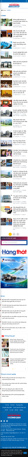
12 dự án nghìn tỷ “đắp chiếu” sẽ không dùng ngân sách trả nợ (19, 132)
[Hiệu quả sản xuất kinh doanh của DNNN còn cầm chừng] (6, 74)
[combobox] (14, 242)
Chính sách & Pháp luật (19, 407)
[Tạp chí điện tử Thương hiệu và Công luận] (14, 416)
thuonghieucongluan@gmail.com (11, 432)
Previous (2, 369)
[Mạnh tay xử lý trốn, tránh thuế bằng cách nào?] (6, 45)
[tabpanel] (14, 353)
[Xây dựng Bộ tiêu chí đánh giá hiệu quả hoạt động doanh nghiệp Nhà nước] (6, 211)
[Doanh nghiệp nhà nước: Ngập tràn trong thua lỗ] (6, 113)
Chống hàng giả (9, 336)
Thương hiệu (19, 405)
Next (25, 369)
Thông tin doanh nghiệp (8, 374)
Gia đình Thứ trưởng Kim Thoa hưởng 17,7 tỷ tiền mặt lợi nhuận (20, 152)
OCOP (6, 410)
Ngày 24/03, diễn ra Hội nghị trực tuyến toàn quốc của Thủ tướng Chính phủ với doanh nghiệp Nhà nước (20, 222)
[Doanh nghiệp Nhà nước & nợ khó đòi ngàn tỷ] (6, 55)
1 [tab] (13, 369)
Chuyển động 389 (7, 407)
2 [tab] (15, 369)
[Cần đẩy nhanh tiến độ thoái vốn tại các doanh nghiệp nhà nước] (6, 103)
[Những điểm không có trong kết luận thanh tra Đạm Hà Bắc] (6, 23)
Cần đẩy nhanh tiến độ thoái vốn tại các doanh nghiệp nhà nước (20, 102)
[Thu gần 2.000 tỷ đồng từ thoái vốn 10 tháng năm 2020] (6, 199)
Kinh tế (23, 38)
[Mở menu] (1, 1)
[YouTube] (4, 421)
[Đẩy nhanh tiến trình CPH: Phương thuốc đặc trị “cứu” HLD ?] (6, 123)
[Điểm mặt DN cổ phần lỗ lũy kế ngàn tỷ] (6, 64)
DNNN (9, 10)
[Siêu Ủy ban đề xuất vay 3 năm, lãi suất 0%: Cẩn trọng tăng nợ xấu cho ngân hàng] (6, 34)
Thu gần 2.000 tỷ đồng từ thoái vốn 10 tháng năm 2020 (20, 197)
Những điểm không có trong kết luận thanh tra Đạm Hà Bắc (20, 21)
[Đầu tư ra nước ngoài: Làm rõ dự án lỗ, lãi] (6, 93)
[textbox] (14, 242)
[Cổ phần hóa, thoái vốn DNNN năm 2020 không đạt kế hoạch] (6, 163)
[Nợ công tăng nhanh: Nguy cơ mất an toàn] (6, 143)
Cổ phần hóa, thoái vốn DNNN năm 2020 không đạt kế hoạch (20, 161)
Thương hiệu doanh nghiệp (19, 25)
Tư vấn (11, 410)
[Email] (7, 421)
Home (4, 10)
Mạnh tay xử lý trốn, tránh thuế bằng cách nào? (19, 44)
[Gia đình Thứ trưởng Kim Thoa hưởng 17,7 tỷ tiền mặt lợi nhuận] (6, 153)
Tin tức (23, 77)
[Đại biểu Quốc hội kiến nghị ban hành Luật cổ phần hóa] (6, 84)
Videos (21, 410)
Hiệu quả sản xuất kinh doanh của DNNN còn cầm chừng (19, 73)
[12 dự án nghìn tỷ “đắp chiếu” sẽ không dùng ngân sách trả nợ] (6, 134)
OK (25, 453)
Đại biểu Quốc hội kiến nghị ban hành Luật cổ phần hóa (20, 82)
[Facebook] (1, 421)
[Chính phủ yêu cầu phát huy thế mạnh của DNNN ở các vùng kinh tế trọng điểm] (6, 187)
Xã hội (3, 296)
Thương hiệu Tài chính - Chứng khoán (20, 166)
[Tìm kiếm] (26, 1)
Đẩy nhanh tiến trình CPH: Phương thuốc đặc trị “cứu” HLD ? (20, 121)
